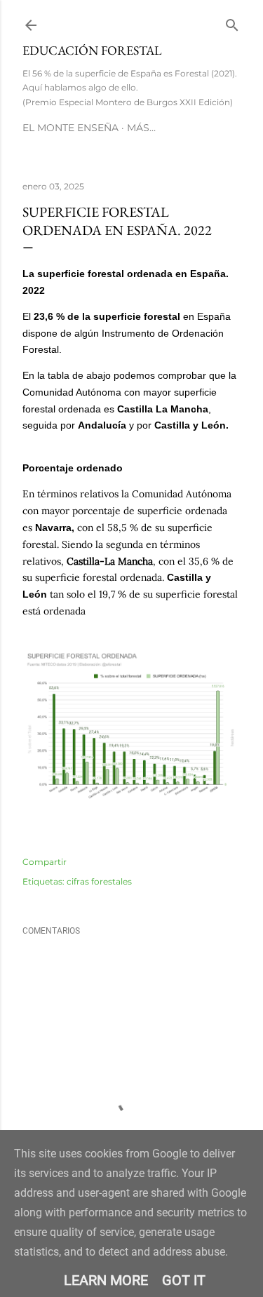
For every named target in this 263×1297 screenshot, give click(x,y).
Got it (183, 1280)
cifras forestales (99, 881)
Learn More (106, 1280)
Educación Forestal (92, 50)
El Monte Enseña (70, 127)
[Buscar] (232, 22)
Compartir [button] (44, 861)
